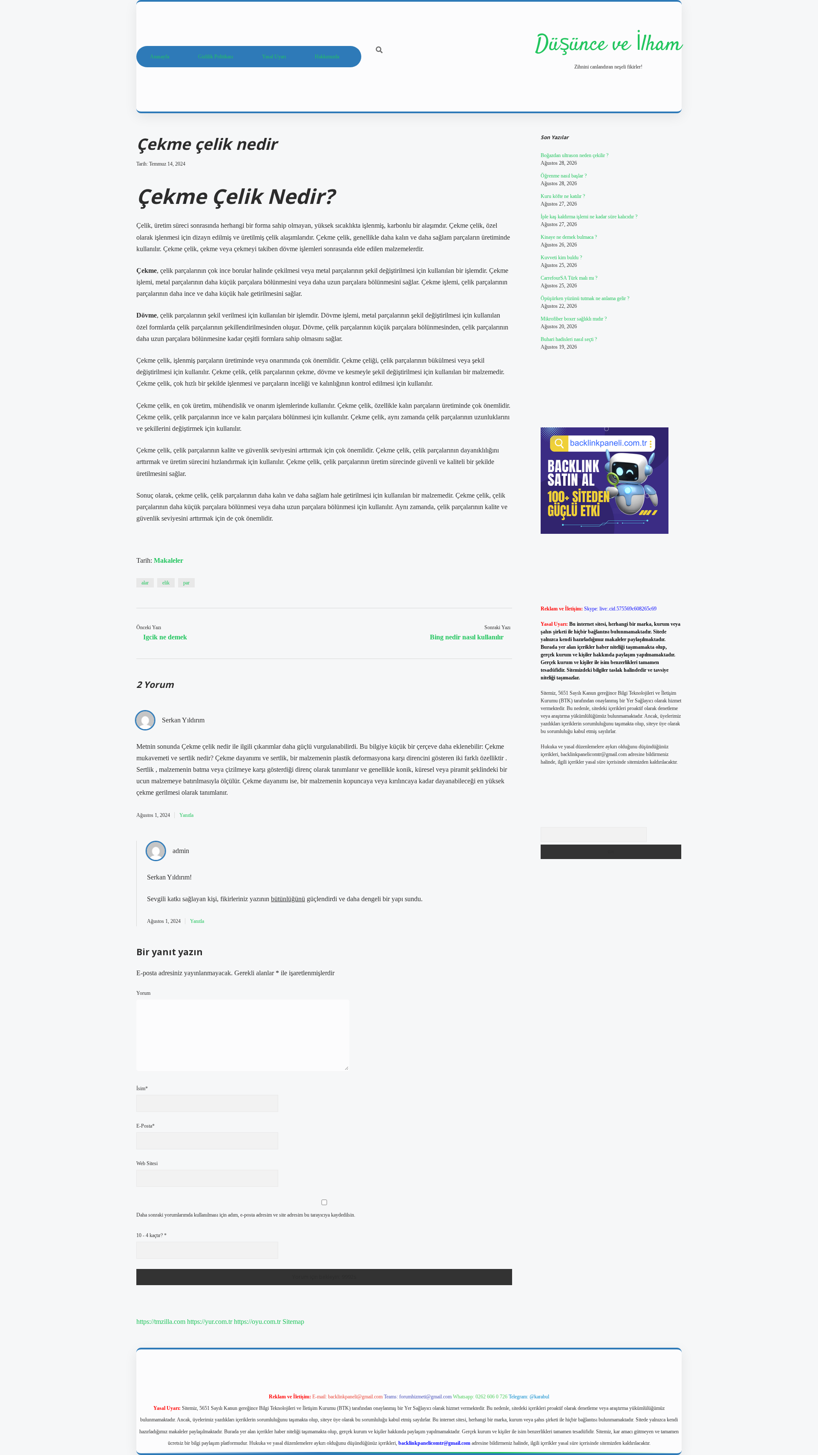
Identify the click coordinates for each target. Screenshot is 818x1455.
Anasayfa (159, 57)
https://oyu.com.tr (257, 1321)
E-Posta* (145, 1126)
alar (145, 583)
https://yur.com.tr (209, 1321)
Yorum (143, 993)
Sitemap (293, 1321)
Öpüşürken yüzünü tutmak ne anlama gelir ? (585, 298)
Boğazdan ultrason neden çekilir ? (574, 155)
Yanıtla (186, 815)
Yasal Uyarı (274, 57)
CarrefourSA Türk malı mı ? (569, 278)
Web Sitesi (147, 1163)
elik (166, 583)
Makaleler (168, 560)
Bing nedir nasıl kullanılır (467, 637)
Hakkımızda (327, 57)
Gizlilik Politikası (215, 57)
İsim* (142, 1088)
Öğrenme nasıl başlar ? (564, 176)
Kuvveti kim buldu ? (561, 258)
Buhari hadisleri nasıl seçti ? (569, 339)
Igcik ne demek (165, 637)
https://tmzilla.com (160, 1321)
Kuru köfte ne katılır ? (563, 196)
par (186, 583)
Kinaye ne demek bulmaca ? (569, 237)
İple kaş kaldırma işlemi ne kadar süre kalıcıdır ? (589, 217)
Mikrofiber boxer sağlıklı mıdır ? (574, 319)
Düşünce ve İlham (608, 44)
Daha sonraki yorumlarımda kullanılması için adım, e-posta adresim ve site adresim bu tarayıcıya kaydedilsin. (245, 1215)
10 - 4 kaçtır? (151, 1235)
